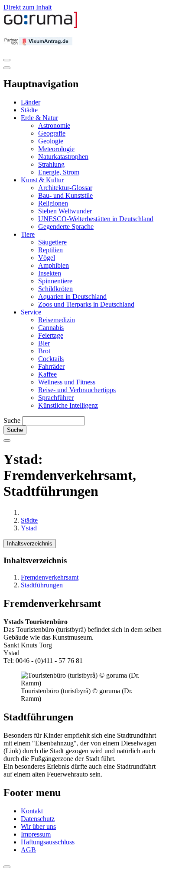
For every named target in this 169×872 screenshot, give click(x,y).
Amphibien (53, 265)
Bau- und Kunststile (65, 195)
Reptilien (50, 250)
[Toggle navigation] (6, 60)
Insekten (49, 273)
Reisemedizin (56, 319)
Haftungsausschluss (48, 842)
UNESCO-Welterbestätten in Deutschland (95, 218)
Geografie (51, 133)
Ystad (29, 528)
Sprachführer (56, 397)
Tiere (28, 234)
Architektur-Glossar (65, 187)
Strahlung (51, 164)
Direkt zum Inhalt (27, 7)
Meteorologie (56, 148)
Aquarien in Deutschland (72, 296)
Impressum (36, 834)
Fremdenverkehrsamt (49, 577)
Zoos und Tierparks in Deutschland (86, 304)
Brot (44, 351)
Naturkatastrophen (63, 156)
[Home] (40, 26)
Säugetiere (52, 242)
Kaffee (47, 374)
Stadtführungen (42, 585)
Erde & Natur (39, 117)
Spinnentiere (55, 281)
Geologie (50, 141)
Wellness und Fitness (66, 382)
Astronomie (54, 125)
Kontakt (32, 811)
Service (31, 312)
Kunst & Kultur (42, 180)
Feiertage (50, 335)
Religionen (53, 203)
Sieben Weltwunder (65, 211)
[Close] (6, 68)
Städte (29, 110)
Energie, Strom (58, 172)
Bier (44, 343)
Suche (11, 420)
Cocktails (51, 358)
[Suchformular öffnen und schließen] (6, 440)
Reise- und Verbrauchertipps (77, 389)
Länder (30, 102)
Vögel (46, 257)
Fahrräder (51, 366)
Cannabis (51, 327)
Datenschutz (38, 818)
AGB (28, 849)
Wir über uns (38, 826)
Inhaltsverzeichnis (29, 543)
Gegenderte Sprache (66, 226)
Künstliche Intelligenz (68, 405)
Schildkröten (55, 288)
